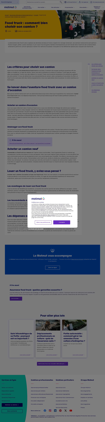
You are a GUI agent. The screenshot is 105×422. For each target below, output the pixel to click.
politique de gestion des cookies (45, 215)
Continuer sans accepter (36, 229)
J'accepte (62, 222)
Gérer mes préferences (43, 222)
